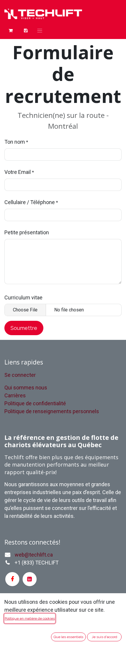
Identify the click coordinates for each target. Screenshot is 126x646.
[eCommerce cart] (25, 30)
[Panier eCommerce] (10, 30)
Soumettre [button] (24, 328)
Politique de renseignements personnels (51, 411)
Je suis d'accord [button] (104, 637)
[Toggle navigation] (39, 30)
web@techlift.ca (34, 555)
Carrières (15, 395)
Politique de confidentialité (35, 403)
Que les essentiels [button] (68, 637)
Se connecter (20, 375)
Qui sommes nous (25, 387)
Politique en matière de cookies (30, 618)
